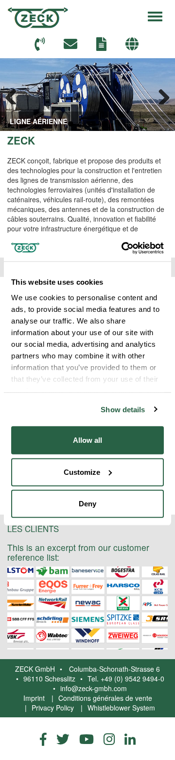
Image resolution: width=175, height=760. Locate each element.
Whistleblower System (121, 707)
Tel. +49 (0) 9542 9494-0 (126, 678)
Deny (87, 504)
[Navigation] (155, 15)
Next (160, 94)
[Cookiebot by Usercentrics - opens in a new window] (123, 248)
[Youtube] (86, 738)
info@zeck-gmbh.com (93, 688)
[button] (133, 44)
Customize (82, 472)
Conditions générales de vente (105, 698)
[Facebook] (43, 738)
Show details (123, 409)
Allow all (87, 440)
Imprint (34, 698)
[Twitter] (63, 738)
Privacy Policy (53, 707)
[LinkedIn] (130, 738)
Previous (14, 94)
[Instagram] (109, 738)
